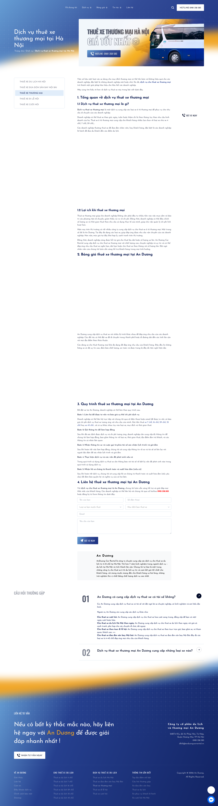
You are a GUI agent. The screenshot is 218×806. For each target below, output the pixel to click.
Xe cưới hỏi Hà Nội (140, 798)
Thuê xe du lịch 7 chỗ (62, 782)
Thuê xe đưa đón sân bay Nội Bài (108, 782)
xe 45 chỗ (89, 425)
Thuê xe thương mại (102, 786)
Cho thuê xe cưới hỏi (107, 617)
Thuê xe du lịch (139, 790)
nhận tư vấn (189, 122)
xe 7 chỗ (148, 422)
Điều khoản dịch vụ (22, 790)
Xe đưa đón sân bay (141, 786)
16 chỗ (156, 422)
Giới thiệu (18, 778)
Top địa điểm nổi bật (141, 778)
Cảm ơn (17, 786)
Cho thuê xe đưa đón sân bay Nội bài (115, 635)
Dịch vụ (85, 8)
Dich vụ (29, 51)
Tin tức (116, 8)
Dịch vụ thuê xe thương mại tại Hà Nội (54, 51)
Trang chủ (19, 51)
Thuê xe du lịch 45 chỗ (63, 798)
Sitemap (17, 798)
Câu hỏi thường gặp (141, 782)
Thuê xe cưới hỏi (100, 794)
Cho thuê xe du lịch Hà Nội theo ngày (115, 623)
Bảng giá (101, 8)
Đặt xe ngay (89, 540)
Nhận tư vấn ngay (31, 756)
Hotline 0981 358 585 (190, 8)
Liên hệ (129, 8)
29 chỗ (163, 422)
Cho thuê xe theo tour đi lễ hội (112, 629)
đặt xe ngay (191, 115)
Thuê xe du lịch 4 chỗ (63, 778)
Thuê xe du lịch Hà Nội (103, 778)
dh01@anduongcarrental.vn (191, 744)
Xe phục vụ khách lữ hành (144, 794)
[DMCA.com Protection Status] (188, 789)
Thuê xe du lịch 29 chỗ (63, 790)
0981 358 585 (198, 740)
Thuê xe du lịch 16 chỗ (63, 786)
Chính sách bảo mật (23, 794)
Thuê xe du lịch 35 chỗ (63, 794)
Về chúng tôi (71, 8)
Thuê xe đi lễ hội (100, 790)
